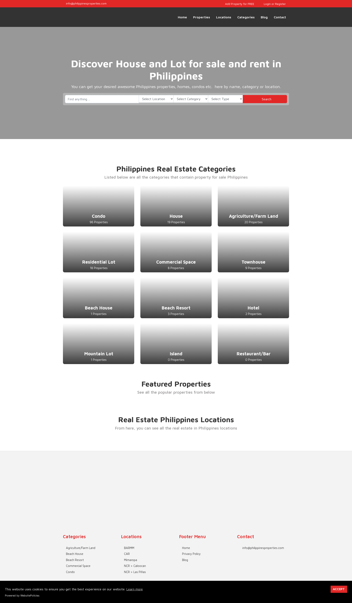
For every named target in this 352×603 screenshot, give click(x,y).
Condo (70, 572)
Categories (246, 17)
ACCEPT (339, 589)
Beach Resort (75, 560)
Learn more (134, 589)
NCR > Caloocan (135, 566)
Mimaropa (130, 560)
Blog (264, 17)
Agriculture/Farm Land (80, 548)
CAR (127, 554)
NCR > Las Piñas (135, 572)
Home (182, 17)
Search (266, 99)
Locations (223, 17)
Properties (201, 17)
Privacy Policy (191, 554)
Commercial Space (78, 566)
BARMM (129, 548)
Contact (280, 17)
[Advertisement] (176, 479)
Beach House (74, 554)
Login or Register (274, 4)
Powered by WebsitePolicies (22, 595)
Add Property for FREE (239, 4)
